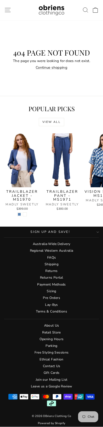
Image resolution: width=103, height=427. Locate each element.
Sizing (51, 291)
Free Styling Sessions (51, 352)
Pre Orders (51, 298)
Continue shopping (51, 67)
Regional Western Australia (51, 250)
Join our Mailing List (52, 379)
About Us (51, 325)
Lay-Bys (51, 304)
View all (51, 122)
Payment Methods (51, 284)
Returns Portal (51, 277)
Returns (51, 271)
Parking (51, 346)
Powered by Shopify (51, 423)
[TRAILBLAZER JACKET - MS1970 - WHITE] (25, 214)
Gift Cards (52, 372)
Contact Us (51, 366)
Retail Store (51, 332)
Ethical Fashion (51, 359)
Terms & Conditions (51, 311)
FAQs (51, 257)
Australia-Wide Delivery (51, 244)
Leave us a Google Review (51, 386)
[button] (95, 10)
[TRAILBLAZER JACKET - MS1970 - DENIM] (19, 214)
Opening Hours (52, 339)
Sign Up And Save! (50, 232)
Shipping (51, 264)
